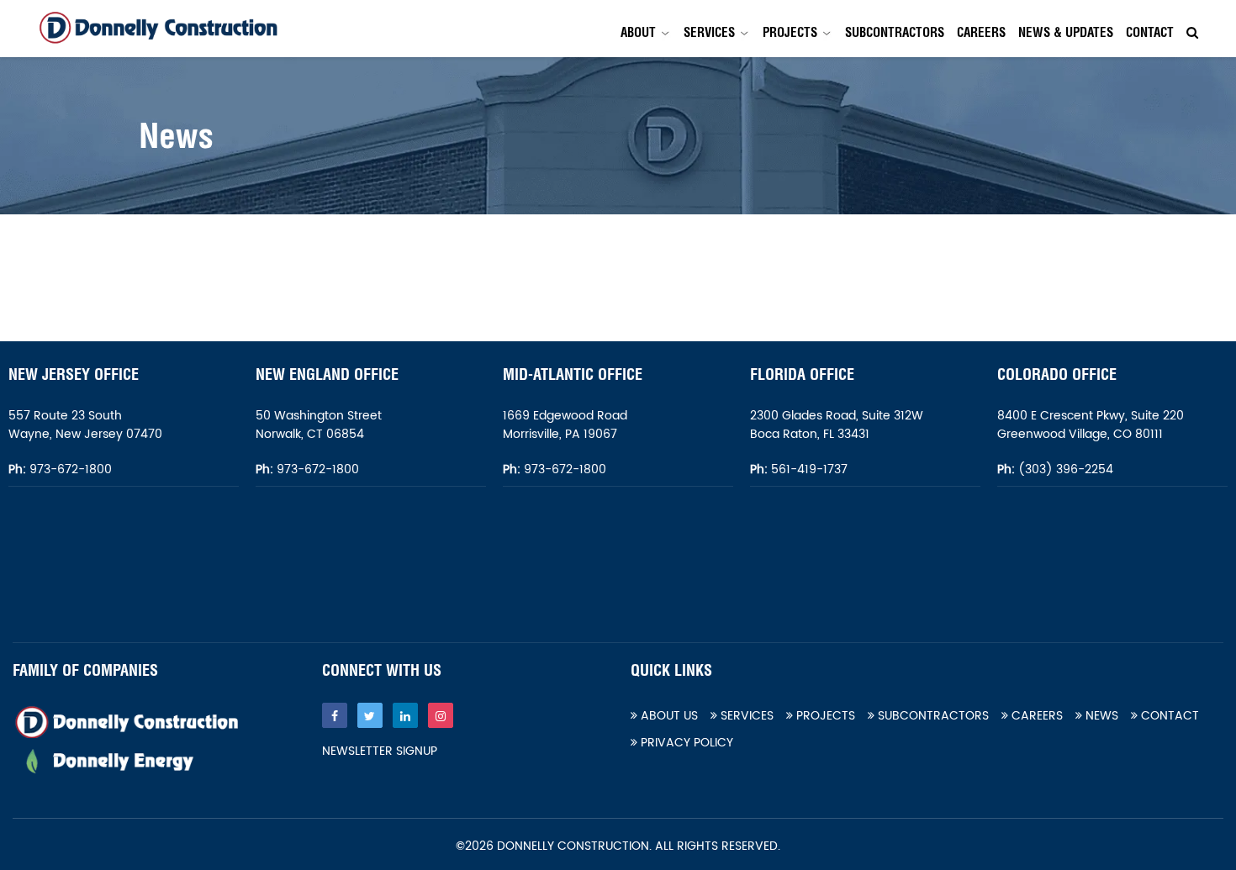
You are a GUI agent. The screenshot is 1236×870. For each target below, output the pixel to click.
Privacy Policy (685, 742)
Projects (790, 32)
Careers (981, 32)
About (638, 32)
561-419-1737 (809, 469)
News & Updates (1065, 32)
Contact (1150, 32)
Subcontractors (894, 32)
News (1100, 715)
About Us (667, 715)
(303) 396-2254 (1064, 469)
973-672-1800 (69, 469)
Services (709, 32)
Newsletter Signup (379, 751)
